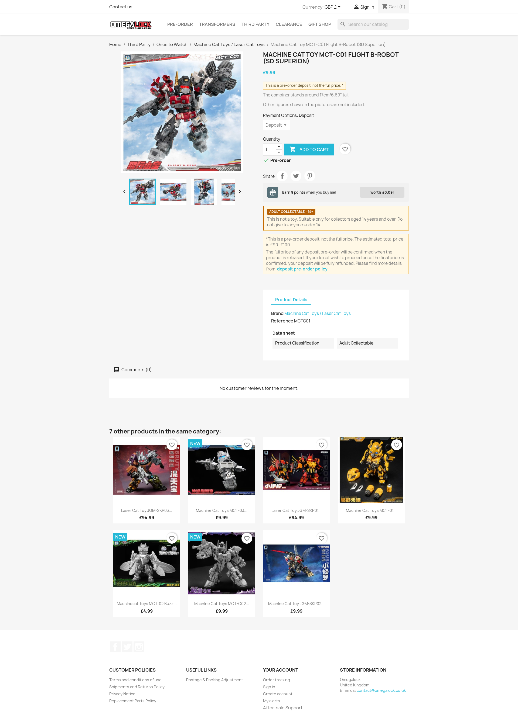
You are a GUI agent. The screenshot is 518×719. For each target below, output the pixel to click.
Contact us (120, 7)
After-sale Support (283, 708)
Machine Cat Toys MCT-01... (371, 510)
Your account (280, 670)
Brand (277, 313)
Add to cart (309, 149)
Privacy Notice (122, 693)
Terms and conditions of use (135, 679)
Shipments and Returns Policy (137, 686)
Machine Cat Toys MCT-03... (221, 510)
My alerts (271, 700)
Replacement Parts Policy (132, 700)
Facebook (115, 646)
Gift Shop (319, 24)
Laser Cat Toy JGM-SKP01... (296, 510)
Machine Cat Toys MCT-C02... (221, 603)
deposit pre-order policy (302, 269)
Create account (277, 693)
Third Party (255, 24)
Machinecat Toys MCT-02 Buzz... (147, 603)
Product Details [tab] (291, 300)
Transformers (217, 24)
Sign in (269, 686)
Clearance (289, 24)
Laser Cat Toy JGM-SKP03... (146, 510)
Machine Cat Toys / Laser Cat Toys (317, 313)
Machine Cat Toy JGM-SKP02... (296, 603)
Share (282, 176)
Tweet (296, 176)
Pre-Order (180, 24)
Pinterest (309, 176)
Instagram (139, 646)
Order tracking (276, 679)
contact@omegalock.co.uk (381, 690)
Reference (282, 321)
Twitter (127, 646)
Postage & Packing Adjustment (214, 679)
